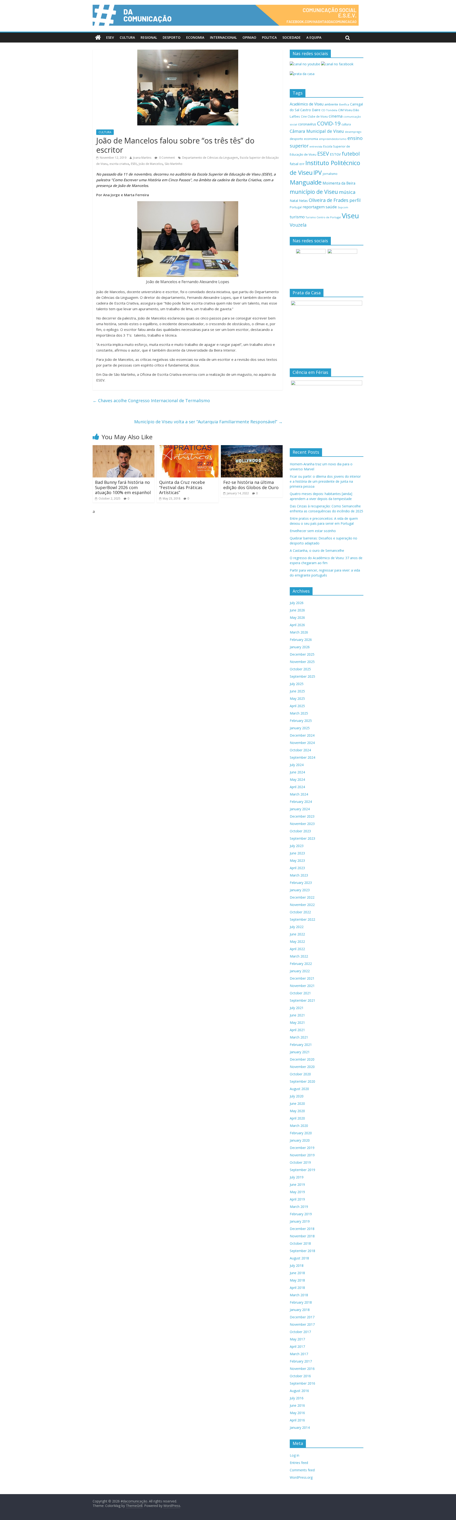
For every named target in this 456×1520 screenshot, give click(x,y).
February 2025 (301, 720)
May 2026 (297, 617)
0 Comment (166, 158)
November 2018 (302, 1236)
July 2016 (297, 1398)
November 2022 (302, 904)
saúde (331, 207)
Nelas (303, 200)
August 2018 (299, 1258)
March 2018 (299, 1295)
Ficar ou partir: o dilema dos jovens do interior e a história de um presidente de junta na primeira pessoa (325, 481)
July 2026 (297, 602)
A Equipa (313, 37)
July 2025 (297, 683)
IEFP (301, 164)
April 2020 (297, 1118)
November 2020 (302, 1066)
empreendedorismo (333, 139)
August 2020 (299, 1088)
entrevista (315, 146)
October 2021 (300, 993)
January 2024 (300, 809)
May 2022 (297, 941)
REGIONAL (149, 37)
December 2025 (302, 654)
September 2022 (302, 919)
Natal (294, 200)
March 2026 (299, 632)
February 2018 (301, 1302)
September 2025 (302, 676)
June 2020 (297, 1103)
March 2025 (299, 713)
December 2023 (302, 816)
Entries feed (299, 1462)
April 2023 (297, 868)
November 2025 (302, 661)
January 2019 (300, 1221)
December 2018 (302, 1228)
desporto (296, 139)
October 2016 (300, 1376)
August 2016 (299, 1390)
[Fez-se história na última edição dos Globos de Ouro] (252, 448)
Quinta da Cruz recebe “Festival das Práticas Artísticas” (182, 487)
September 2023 (302, 838)
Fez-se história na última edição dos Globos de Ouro (251, 484)
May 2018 (297, 1280)
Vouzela (298, 225)
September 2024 (302, 757)
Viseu (350, 215)
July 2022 (297, 926)
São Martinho (173, 164)
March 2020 (299, 1125)
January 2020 (300, 1140)
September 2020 (302, 1081)
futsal (294, 164)
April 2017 (297, 1346)
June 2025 (297, 691)
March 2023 (299, 875)
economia (311, 139)
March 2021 (299, 1037)
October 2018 (300, 1243)
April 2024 (297, 787)
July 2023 (297, 845)
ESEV (110, 37)
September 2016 (302, 1383)
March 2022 (299, 956)
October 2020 (300, 1074)
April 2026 (297, 625)
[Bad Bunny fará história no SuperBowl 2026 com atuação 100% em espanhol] (123, 448)
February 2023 (301, 882)
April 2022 (297, 949)
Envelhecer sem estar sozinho (313, 531)
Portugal (296, 207)
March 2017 (299, 1354)
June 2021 (297, 1015)
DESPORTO (171, 37)
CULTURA (127, 37)
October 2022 (300, 912)
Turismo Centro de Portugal (323, 217)
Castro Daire (310, 109)
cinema (335, 116)
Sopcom (343, 207)
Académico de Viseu (306, 104)
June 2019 (297, 1184)
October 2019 (300, 1162)
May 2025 (297, 698)
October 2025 (300, 669)
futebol (351, 153)
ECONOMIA (195, 37)
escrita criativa (119, 164)
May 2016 (297, 1412)
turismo (297, 216)
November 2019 (302, 1155)
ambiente (331, 104)
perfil (355, 200)
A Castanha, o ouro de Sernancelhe (317, 550)
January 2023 (300, 890)
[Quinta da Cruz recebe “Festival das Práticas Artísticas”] (187, 448)
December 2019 (302, 1147)
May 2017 (297, 1339)
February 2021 (301, 1044)
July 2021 (297, 1007)
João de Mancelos (151, 164)
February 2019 (301, 1214)
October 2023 (300, 831)
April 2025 (297, 706)
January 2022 (300, 971)
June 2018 (297, 1273)
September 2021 (302, 1000)
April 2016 (297, 1420)
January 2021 (300, 1052)
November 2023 (302, 823)
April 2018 (297, 1287)
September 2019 (302, 1169)
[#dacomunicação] (98, 38)
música (347, 192)
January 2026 (300, 647)
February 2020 (301, 1133)
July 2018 (297, 1265)
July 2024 (297, 764)
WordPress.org (301, 1477)
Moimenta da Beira (339, 183)
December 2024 (302, 735)
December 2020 (302, 1059)
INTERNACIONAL (223, 37)
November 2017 (302, 1324)
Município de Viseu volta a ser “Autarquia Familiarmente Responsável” (208, 421)
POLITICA (269, 37)
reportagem (314, 207)
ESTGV (335, 154)
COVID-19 (329, 123)
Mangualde (306, 182)
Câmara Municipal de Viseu (317, 131)
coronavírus (307, 124)
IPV (318, 172)
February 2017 (301, 1361)
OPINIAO (249, 37)
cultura (346, 124)
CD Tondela (329, 110)
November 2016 (302, 1368)
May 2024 (297, 779)
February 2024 (301, 801)
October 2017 (300, 1331)
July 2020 (297, 1096)
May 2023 (297, 860)
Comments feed (302, 1470)
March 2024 (299, 794)
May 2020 (297, 1111)
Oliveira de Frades (328, 200)
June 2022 (297, 934)
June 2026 (297, 610)
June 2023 (297, 853)
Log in (294, 1455)
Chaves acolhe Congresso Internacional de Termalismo (151, 400)
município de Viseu (314, 191)
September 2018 (302, 1250)
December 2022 (302, 897)
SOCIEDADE (291, 37)
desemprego (353, 131)
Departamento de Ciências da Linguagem (210, 158)
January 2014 (300, 1427)
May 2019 (297, 1192)
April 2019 (297, 1199)
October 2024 (300, 750)
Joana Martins (142, 158)
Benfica (344, 104)
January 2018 (300, 1309)
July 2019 (297, 1177)
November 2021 (302, 985)
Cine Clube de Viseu (314, 116)
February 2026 (301, 639)
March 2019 (299, 1206)
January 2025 (300, 728)
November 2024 (302, 742)
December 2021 (302, 978)
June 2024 (297, 772)
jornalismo (330, 174)
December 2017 (302, 1317)
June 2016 (297, 1405)
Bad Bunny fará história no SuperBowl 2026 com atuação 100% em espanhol (123, 487)
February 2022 (301, 963)
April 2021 (297, 1030)
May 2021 (297, 1022)
